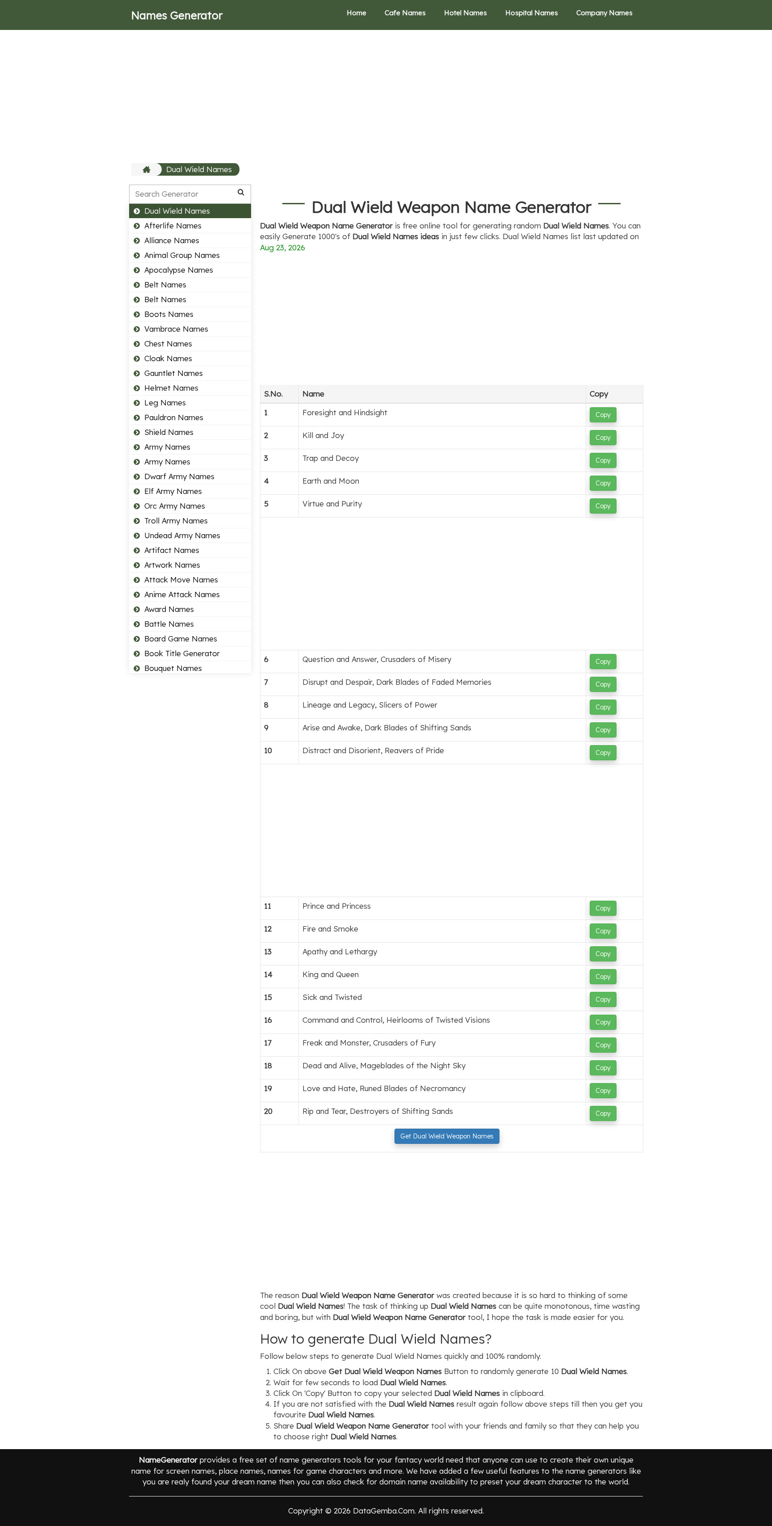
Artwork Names (172, 564)
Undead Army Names (182, 535)
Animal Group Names (182, 255)
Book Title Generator (182, 653)
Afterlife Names (172, 225)
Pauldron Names (173, 417)
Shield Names (168, 432)
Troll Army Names (176, 520)
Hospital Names (531, 12)
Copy (603, 415)
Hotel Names (465, 12)
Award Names (169, 609)
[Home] (148, 169)
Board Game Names (180, 638)
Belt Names (165, 284)
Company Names (604, 12)
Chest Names (168, 343)
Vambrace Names (176, 328)
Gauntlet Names (173, 373)
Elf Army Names (173, 491)
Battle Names (169, 623)
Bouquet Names (173, 668)
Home (356, 12)
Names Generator (176, 15)
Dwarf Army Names (179, 476)
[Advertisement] (386, 96)
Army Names (167, 446)
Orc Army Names (174, 505)
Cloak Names (168, 358)
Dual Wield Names (199, 169)
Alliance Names (171, 240)
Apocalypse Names (178, 269)
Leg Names (165, 402)
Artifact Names (171, 550)
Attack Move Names (181, 579)
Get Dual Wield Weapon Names (447, 1136)
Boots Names (168, 314)
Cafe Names (405, 12)
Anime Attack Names (182, 594)
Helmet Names (171, 387)
